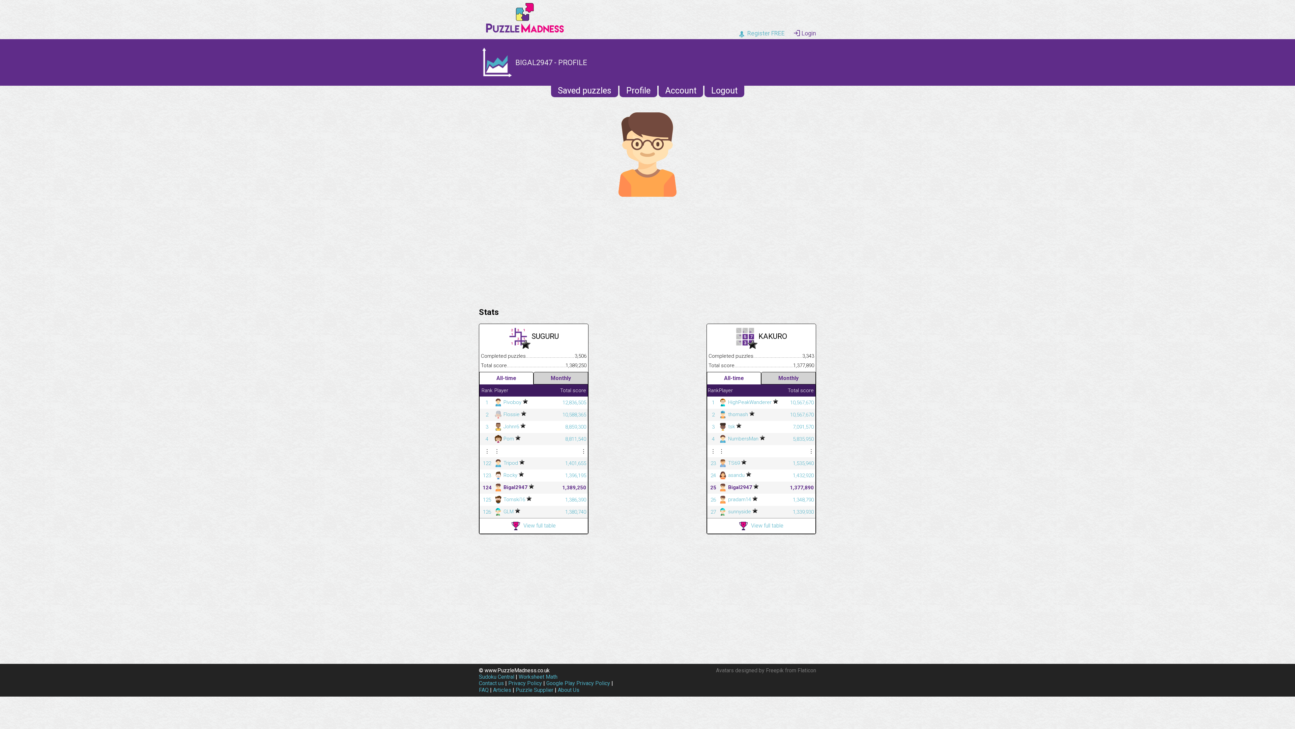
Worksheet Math (538, 677)
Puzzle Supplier (534, 690)
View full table (539, 525)
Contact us (491, 683)
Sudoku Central (496, 677)
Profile (638, 91)
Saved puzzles (584, 91)
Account (680, 91)
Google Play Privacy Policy (578, 683)
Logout (724, 91)
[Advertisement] (647, 250)
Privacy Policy (525, 683)
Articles (502, 690)
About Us (568, 690)
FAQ (484, 690)
